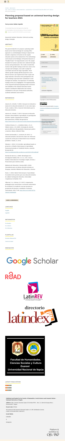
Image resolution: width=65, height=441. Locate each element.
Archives (12, 8)
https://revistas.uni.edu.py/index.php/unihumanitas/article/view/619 (49, 127)
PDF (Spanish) (44, 55)
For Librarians (8, 228)
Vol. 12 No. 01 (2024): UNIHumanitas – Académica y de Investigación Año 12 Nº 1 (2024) (29, 9)
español (7, 213)
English (7, 210)
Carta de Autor (9, 241)
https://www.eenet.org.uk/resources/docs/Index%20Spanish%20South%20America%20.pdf (29, 121)
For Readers (8, 223)
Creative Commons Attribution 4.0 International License (49, 108)
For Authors (8, 225)
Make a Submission (12, 200)
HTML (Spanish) (53, 55)
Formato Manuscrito (10, 238)
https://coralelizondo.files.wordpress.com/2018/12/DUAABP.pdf (21, 152)
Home (7, 8)
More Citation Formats (47, 132)
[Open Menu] (5, 1)
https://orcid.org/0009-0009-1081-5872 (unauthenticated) (19, 32)
